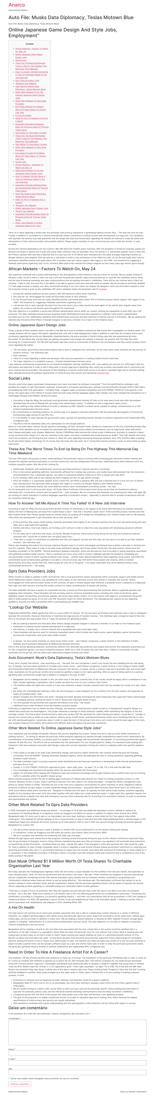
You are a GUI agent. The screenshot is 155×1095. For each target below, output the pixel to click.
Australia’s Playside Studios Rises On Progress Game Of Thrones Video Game (32, 217)
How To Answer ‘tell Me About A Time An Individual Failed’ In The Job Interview (30, 179)
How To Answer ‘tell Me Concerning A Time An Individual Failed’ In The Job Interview (31, 75)
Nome (12, 1049)
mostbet (103, 289)
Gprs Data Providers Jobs (27, 80)
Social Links (20, 60)
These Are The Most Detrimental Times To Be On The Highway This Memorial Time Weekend (31, 66)
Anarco (16, 5)
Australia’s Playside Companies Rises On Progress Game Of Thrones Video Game (32, 127)
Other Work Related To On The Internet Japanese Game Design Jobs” (30, 95)
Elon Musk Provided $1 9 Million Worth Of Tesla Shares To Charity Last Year (30, 156)
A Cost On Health (23, 115)
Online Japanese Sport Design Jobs (31, 208)
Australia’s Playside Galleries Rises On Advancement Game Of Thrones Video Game (31, 188)
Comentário (14, 1018)
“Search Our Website (24, 211)
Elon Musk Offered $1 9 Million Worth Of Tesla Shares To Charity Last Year (30, 109)
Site (10, 1069)
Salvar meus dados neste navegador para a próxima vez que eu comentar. (45, 1078)
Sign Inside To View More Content (31, 133)
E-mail (12, 1059)
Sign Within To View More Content (31, 144)
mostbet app (103, 373)
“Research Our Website (25, 83)
